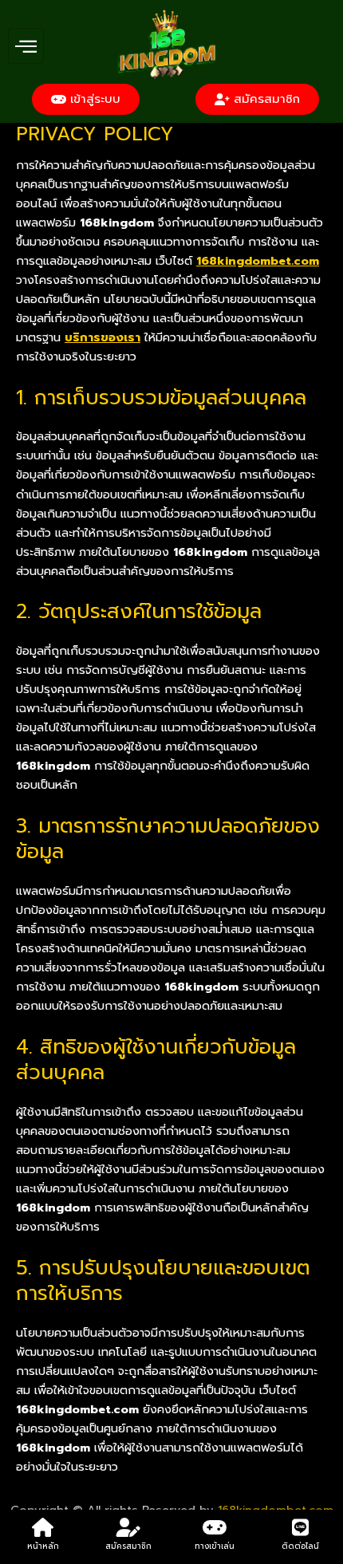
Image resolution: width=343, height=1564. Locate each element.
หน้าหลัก (43, 1546)
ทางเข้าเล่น (215, 1546)
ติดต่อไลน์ (300, 1546)
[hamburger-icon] (26, 46)
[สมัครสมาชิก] (128, 1527)
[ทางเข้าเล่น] (214, 1527)
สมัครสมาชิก (128, 1546)
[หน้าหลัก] (43, 1527)
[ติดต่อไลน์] (299, 1527)
